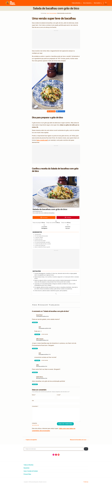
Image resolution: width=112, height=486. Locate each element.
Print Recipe (45, 217)
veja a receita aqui (42, 140)
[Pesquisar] (86, 448)
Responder (35, 322)
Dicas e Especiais (87, 3)
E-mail (59, 394)
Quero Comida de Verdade (31, 471)
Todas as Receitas (76, 3)
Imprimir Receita (61, 111)
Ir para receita (52, 111)
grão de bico (57, 304)
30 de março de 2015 (44, 304)
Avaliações (34, 423)
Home (48, 13)
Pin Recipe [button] (68, 217)
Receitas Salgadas (53, 13)
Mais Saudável (97, 3)
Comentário (35, 406)
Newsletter (26, 468)
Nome (34, 394)
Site (33, 400)
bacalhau (52, 304)
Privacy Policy (27, 474)
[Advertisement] (56, 40)
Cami (36, 304)
